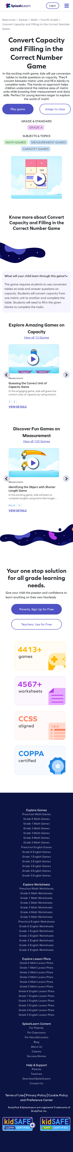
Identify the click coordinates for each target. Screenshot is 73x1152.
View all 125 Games (36, 441)
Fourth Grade (49, 20)
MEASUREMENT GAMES (48, 142)
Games (23, 20)
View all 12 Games (36, 337)
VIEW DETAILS (18, 406)
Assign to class (55, 109)
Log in (52, 5)
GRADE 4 (35, 127)
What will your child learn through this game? (35, 276)
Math (34, 20)
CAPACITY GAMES (36, 149)
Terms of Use (15, 1095)
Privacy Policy (36, 1095)
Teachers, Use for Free (36, 624)
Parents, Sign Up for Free (36, 609)
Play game (17, 109)
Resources (9, 20)
